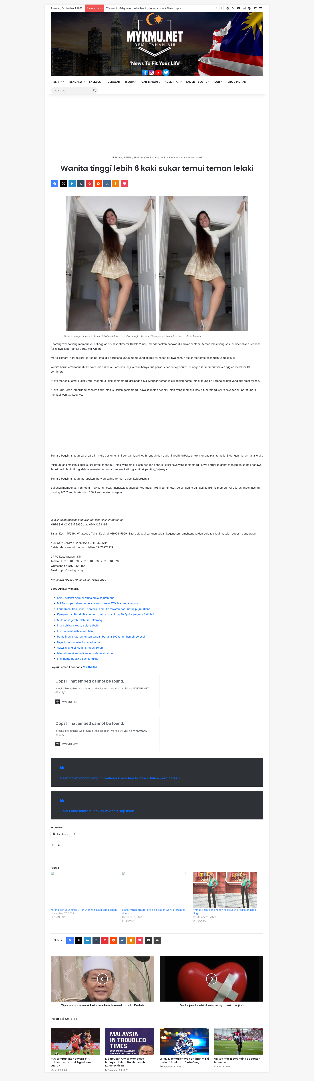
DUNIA (218, 81)
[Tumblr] (80, 183)
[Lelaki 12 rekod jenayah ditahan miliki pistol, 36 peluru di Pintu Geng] (184, 1041)
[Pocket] (124, 183)
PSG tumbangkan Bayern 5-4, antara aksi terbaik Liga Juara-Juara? (71, 1062)
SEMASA (139, 157)
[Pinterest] (89, 183)
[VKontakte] (107, 183)
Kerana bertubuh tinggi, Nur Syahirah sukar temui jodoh (84, 909)
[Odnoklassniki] (115, 183)
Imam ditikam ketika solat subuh (77, 625)
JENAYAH (114, 81)
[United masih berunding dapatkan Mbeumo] (238, 1041)
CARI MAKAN (149, 81)
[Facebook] (54, 183)
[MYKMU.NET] (157, 44)
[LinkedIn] (72, 183)
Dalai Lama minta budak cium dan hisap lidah (97, 811)
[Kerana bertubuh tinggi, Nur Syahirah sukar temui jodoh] (84, 890)
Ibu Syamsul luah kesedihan (75, 631)
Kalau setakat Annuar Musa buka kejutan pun (85, 598)
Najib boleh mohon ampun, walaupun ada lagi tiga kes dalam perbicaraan (120, 778)
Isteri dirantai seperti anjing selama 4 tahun (85, 653)
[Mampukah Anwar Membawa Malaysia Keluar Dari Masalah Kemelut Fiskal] (129, 1041)
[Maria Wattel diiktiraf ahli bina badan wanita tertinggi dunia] (156, 890)
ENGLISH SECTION (197, 81)
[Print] (157, 940)
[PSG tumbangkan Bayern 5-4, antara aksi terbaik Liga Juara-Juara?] (75, 1041)
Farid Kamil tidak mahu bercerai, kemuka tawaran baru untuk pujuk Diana (103, 609)
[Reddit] (98, 183)
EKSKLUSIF (96, 81)
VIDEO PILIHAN (237, 81)
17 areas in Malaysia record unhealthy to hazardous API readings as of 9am (148, 8)
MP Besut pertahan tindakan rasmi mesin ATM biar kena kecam (97, 603)
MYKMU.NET (91, 667)
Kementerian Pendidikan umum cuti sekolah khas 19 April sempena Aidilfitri (105, 614)
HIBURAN (130, 81)
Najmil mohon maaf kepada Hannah (79, 642)
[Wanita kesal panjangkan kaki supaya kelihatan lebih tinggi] (227, 890)
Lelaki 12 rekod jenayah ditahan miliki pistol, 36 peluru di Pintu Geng (184, 1060)
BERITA (57, 81)
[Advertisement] (157, 124)
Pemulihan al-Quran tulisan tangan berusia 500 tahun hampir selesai (101, 636)
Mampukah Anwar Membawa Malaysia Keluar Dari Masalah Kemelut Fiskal (125, 1062)
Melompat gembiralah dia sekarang (79, 620)
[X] (63, 183)
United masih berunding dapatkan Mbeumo (237, 1060)
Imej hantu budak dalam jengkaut (78, 658)
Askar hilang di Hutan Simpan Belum (80, 647)
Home (118, 157)
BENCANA (75, 81)
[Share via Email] (148, 940)
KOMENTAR (172, 81)
